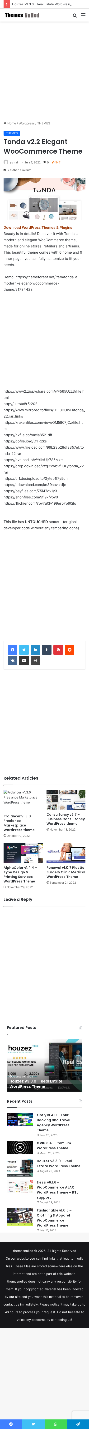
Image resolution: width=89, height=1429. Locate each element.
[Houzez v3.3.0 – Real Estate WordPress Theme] (20, 1168)
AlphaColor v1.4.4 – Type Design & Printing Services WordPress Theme (20, 874)
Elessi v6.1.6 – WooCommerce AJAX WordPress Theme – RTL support (57, 1190)
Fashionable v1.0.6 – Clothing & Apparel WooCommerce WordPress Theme (54, 1218)
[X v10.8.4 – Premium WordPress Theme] (20, 1147)
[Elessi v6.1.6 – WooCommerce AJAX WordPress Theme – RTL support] (20, 1186)
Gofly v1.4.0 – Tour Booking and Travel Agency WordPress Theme (53, 1123)
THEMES (43, 123)
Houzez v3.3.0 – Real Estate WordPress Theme (47, 4)
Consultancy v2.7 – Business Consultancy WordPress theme (66, 819)
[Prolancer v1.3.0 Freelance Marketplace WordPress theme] (23, 801)
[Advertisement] (44, 71)
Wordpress (27, 123)
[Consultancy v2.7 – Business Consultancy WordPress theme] (66, 800)
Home (11, 123)
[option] (44, 1065)
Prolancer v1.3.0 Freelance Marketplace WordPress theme (19, 823)
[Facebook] (12, 650)
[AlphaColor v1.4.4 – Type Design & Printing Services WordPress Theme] (23, 853)
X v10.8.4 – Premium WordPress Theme (54, 1145)
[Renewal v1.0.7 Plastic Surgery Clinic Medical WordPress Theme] (66, 853)
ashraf (14, 162)
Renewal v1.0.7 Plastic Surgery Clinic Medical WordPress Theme (66, 872)
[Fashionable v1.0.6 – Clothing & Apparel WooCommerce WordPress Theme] (20, 1217)
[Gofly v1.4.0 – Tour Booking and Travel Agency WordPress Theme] (20, 1119)
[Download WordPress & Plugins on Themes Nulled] (23, 15)
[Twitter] (24, 650)
